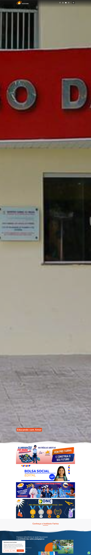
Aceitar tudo (20, 550)
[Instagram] (63, 2)
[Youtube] (65, 2)
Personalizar (7, 550)
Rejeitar (13, 550)
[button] (73, 2)
